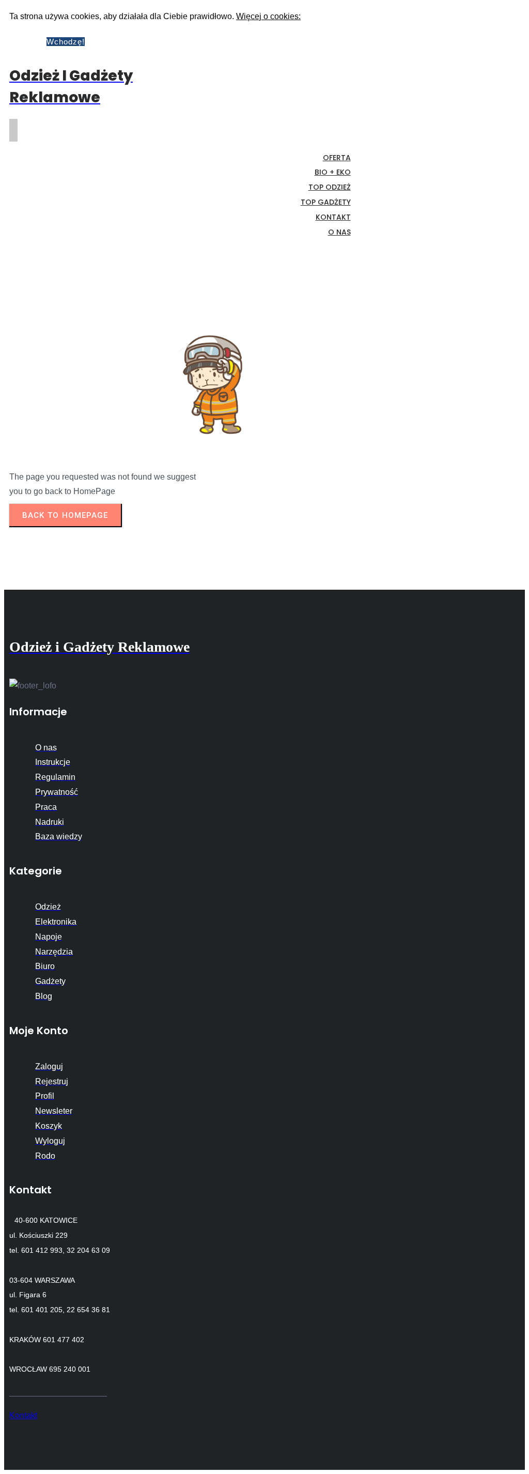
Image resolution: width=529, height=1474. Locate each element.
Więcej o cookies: (268, 16)
